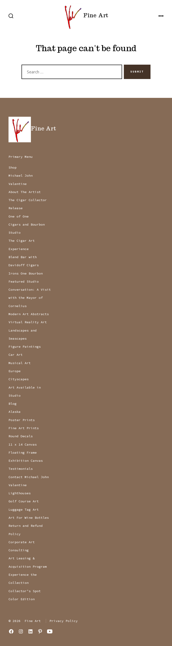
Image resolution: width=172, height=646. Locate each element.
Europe (15, 371)
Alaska (15, 412)
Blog (13, 404)
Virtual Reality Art (28, 322)
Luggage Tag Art (24, 510)
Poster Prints (22, 420)
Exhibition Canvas (26, 461)
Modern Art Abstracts (29, 314)
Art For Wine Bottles (29, 518)
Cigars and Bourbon (27, 224)
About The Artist (25, 192)
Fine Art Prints (24, 428)
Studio (15, 233)
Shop (13, 167)
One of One (19, 216)
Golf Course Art (24, 501)
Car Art (16, 355)
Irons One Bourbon (26, 273)
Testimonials (21, 469)
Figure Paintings (25, 347)
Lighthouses (20, 493)
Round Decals (21, 436)
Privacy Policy (63, 621)
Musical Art (20, 363)
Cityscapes (19, 379)
